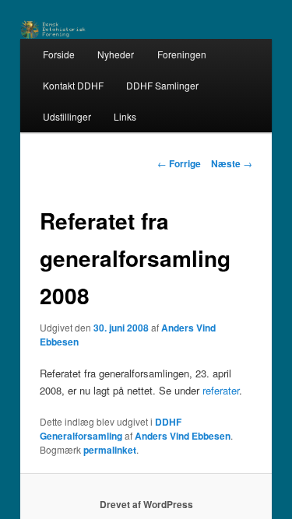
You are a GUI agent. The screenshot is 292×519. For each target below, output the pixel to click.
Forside (59, 54)
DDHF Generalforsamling (110, 429)
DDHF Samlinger (162, 85)
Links (125, 116)
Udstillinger (67, 116)
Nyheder (115, 54)
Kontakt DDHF (73, 85)
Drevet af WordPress (146, 504)
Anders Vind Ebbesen (182, 436)
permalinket (109, 450)
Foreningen (181, 54)
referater (220, 390)
